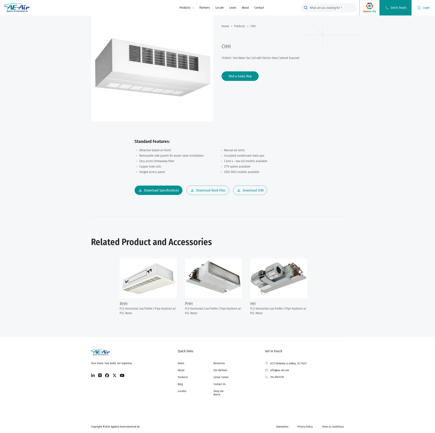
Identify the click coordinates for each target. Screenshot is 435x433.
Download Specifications (161, 190)
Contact (259, 8)
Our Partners (220, 370)
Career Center (221, 377)
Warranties (282, 426)
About (245, 8)
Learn (232, 8)
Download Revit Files (210, 190)
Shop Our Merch (218, 392)
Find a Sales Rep (240, 76)
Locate (219, 8)
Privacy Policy (305, 426)
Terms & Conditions (333, 426)
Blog (180, 384)
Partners (204, 8)
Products (184, 8)
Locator (182, 391)
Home (225, 26)
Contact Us (219, 384)
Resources (219, 363)
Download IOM (253, 190)
